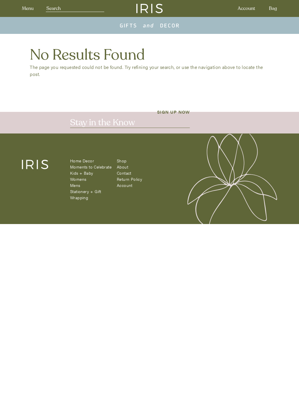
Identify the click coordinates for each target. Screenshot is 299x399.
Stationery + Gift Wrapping (85, 194)
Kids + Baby (81, 173)
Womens (78, 179)
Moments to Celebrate (91, 167)
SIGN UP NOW (173, 112)
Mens (75, 185)
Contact (124, 173)
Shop (122, 161)
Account (246, 8)
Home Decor (82, 161)
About (122, 167)
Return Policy (129, 179)
